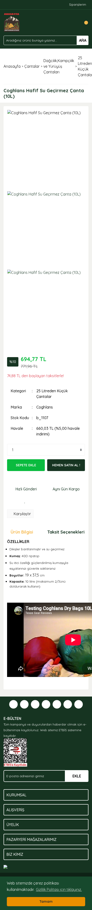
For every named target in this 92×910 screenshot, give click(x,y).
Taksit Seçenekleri (65, 532)
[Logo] (12, 22)
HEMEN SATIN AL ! (66, 465)
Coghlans (44, 407)
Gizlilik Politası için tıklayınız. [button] (59, 889)
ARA (82, 40)
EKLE (76, 776)
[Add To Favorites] (24, 501)
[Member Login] (74, 22)
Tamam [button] (46, 901)
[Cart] (83, 22)
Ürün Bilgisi (22, 532)
